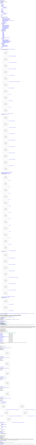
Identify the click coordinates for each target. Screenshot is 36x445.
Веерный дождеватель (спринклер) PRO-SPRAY (23, 313)
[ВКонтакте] (0, 323)
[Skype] (5, 323)
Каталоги (4, 7)
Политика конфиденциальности (3, 440)
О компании (2, 6)
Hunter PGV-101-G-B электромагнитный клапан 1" (5, 357)
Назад (3, 24)
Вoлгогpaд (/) (1, 333)
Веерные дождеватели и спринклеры (14, 313)
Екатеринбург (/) (1, 334)
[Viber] (3, 323)
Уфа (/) (1, 341)
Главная (1, 313)
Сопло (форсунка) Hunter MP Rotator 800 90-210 (4, 387)
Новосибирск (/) (1, 337)
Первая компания (2, 437)
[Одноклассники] (1, 323)
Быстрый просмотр (2, 356)
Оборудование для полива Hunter (8, 313)
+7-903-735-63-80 (2, 2)
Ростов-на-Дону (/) (2, 339)
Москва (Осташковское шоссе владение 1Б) (4, 336)
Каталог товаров (3, 313)
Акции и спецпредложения (4, 426)
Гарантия (2, 5)
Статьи (2, 8)
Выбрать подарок (2, 322)
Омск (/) (1, 338)
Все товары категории (3, 401)
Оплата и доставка (3, 429)
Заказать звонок (1, 432)
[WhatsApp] (4, 323)
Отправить (1, 348)
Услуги (2, 4)
